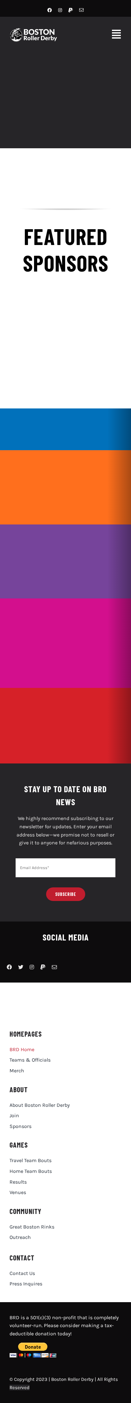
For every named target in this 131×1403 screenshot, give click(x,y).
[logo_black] (55, 991)
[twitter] (20, 967)
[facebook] (49, 10)
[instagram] (60, 10)
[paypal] (70, 10)
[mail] (81, 10)
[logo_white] (36, 31)
